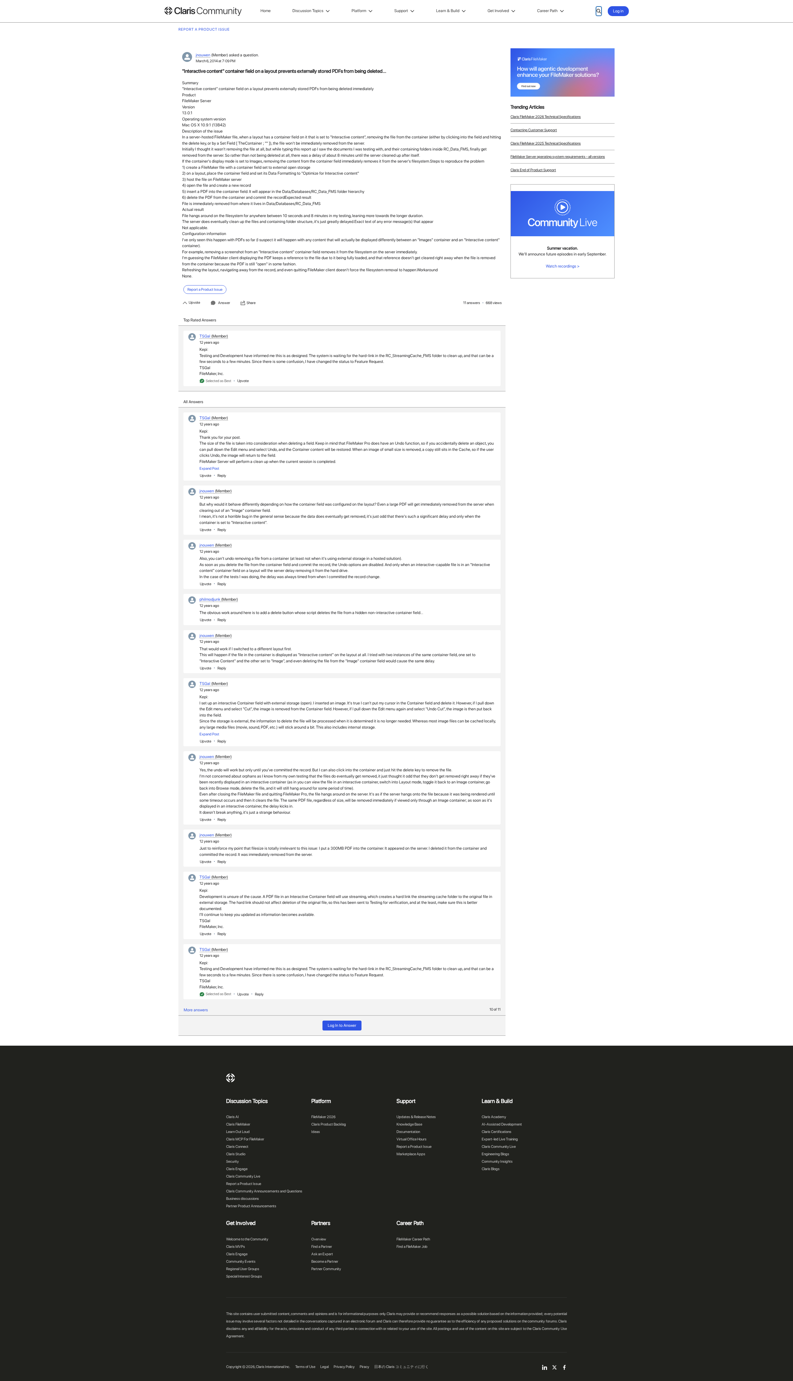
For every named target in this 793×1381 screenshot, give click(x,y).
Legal (324, 1367)
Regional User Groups (242, 1269)
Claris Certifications (496, 1132)
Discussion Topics (307, 10)
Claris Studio (235, 1154)
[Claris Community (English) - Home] (203, 11)
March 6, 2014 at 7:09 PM (215, 61)
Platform (359, 10)
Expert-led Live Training (500, 1139)
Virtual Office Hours (411, 1139)
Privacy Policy (344, 1367)
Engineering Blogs (495, 1154)
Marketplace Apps (410, 1154)
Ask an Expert (322, 1254)
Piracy (364, 1367)
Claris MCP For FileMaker (245, 1139)
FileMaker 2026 (323, 1117)
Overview (318, 1239)
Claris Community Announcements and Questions (264, 1191)
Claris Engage (237, 1169)
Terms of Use (305, 1367)
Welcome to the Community (247, 1239)
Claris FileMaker (238, 1124)
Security (232, 1161)
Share (251, 303)
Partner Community (326, 1269)
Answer (224, 303)
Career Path (547, 10)
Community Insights (497, 1161)
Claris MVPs (235, 1246)
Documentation (408, 1132)
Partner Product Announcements (251, 1206)
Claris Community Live (243, 1176)
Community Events (241, 1261)
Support (401, 10)
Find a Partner (321, 1246)
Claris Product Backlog (328, 1124)
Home (266, 10)
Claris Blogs (491, 1169)
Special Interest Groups (244, 1276)
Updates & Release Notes (416, 1117)
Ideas (315, 1132)
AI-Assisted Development (502, 1124)
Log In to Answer (342, 1025)
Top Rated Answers (199, 320)
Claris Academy (494, 1117)
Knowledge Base (409, 1124)
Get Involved (498, 10)
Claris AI (232, 1117)
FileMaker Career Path (413, 1239)
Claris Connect (237, 1146)
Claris (230, 1078)
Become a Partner (324, 1261)
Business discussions (242, 1198)
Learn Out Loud (238, 1132)
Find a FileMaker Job (411, 1246)
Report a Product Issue (243, 1184)
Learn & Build (447, 10)
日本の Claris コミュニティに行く (401, 1367)
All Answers (193, 401)
